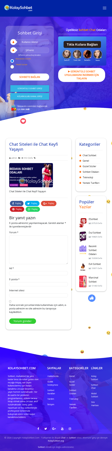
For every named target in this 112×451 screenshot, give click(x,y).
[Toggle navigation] (104, 8)
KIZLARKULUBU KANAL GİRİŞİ (29, 96)
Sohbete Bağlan (29, 77)
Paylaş (17, 203)
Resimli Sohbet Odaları (93, 250)
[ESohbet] (82, 222)
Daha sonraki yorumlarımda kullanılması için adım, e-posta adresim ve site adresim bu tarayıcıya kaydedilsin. (38, 308)
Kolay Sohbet (94, 378)
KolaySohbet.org (56, 440)
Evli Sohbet (95, 264)
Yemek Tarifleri (91, 183)
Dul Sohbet (95, 232)
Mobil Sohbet (94, 395)
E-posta (14, 279)
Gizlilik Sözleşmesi (52, 383)
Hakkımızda (52, 376)
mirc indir (25, 109)
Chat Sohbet (89, 155)
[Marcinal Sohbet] (82, 281)
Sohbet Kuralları (51, 392)
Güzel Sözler (89, 166)
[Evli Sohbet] (82, 267)
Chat (63, 437)
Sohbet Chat (94, 386)
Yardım (50, 398)
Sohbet (72, 437)
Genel (86, 160)
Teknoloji (88, 177)
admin (14, 158)
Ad (11, 268)
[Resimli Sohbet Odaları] (82, 249)
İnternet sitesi (16, 290)
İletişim (50, 404)
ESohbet (93, 219)
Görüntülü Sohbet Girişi (30, 88)
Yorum (13, 232)
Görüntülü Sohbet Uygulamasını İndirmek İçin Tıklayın (81, 75)
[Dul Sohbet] (82, 236)
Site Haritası (95, 404)
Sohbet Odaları (91, 171)
